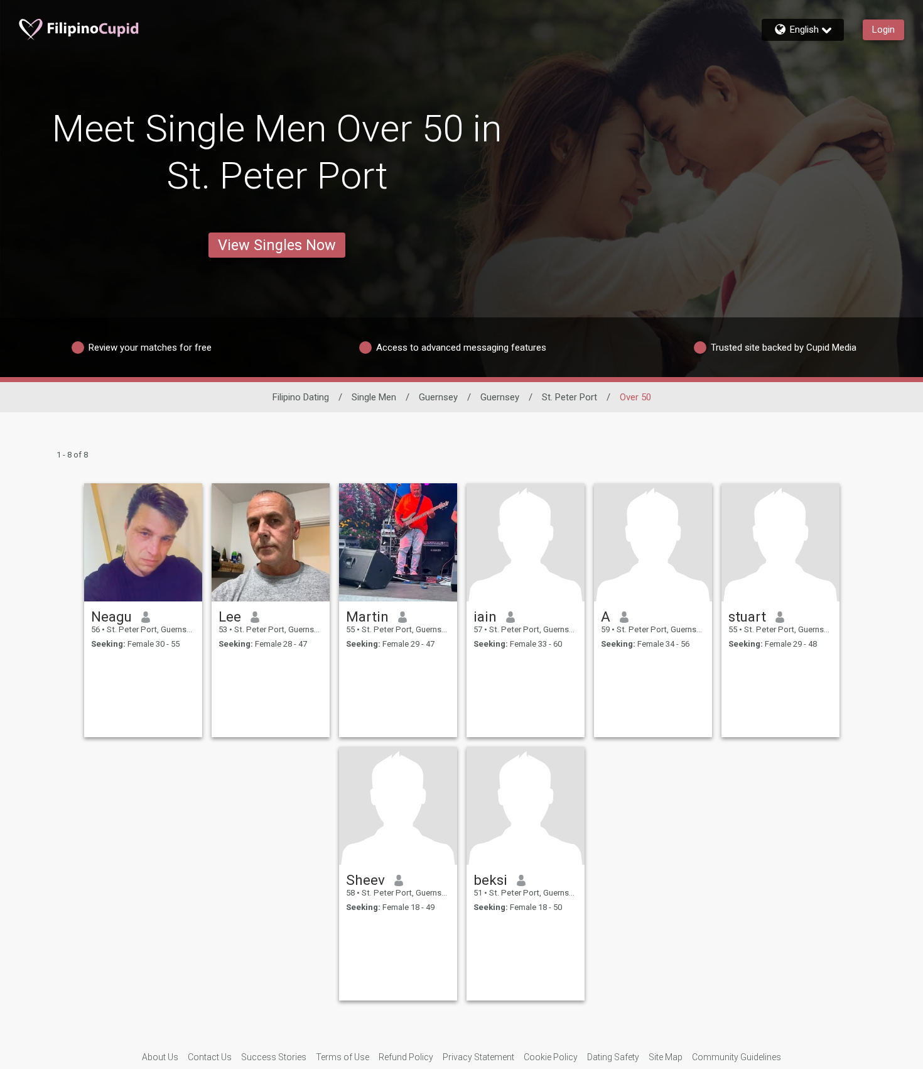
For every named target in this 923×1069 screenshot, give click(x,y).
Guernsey (438, 397)
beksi (490, 880)
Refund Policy (406, 1057)
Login (883, 29)
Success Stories (273, 1057)
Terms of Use (342, 1057)
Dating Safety (613, 1057)
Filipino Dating (301, 397)
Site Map (666, 1057)
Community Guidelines (736, 1057)
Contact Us (210, 1057)
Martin (367, 616)
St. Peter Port (569, 397)
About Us (160, 1057)
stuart (747, 616)
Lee (230, 616)
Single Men (374, 397)
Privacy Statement (478, 1057)
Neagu (111, 616)
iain (485, 616)
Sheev (365, 880)
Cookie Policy (551, 1057)
